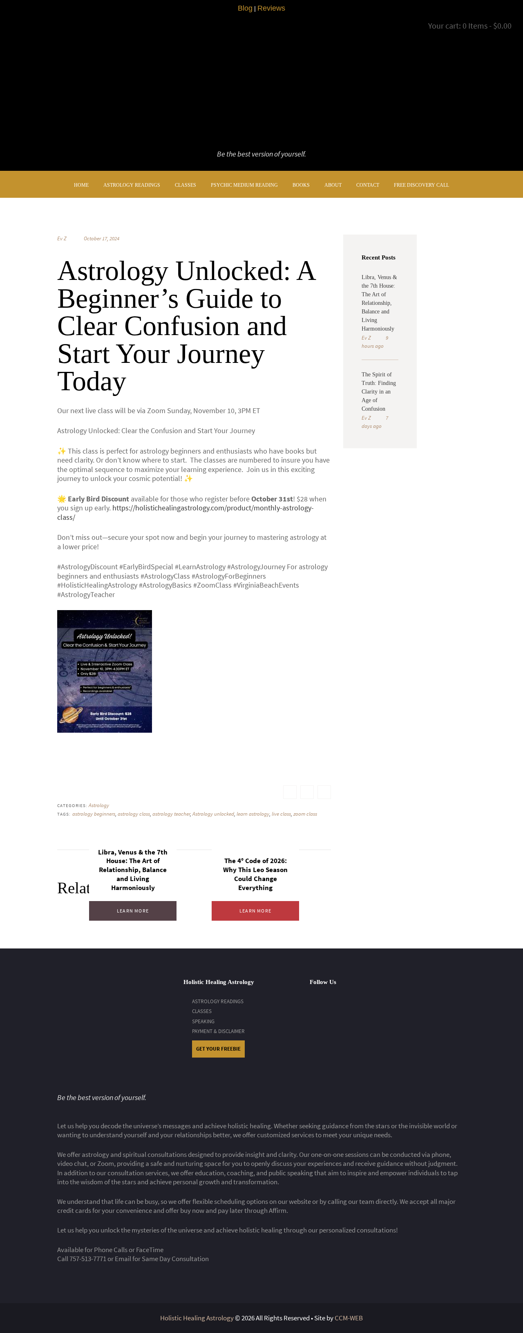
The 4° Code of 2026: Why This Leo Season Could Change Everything (255, 874)
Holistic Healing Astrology (197, 1317)
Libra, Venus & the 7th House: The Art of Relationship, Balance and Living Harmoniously (133, 870)
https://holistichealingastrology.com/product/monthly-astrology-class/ (185, 512)
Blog (245, 8)
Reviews (271, 8)
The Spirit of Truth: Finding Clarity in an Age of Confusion (379, 391)
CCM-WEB (349, 1317)
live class (281, 813)
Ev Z (62, 238)
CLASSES (202, 1011)
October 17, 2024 (101, 238)
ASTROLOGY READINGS (218, 1001)
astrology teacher (171, 813)
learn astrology (253, 813)
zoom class (305, 813)
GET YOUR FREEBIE (218, 1048)
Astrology (99, 805)
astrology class (134, 813)
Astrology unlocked (213, 813)
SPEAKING (203, 1021)
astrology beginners (93, 813)
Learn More (133, 911)
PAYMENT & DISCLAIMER (218, 1031)
